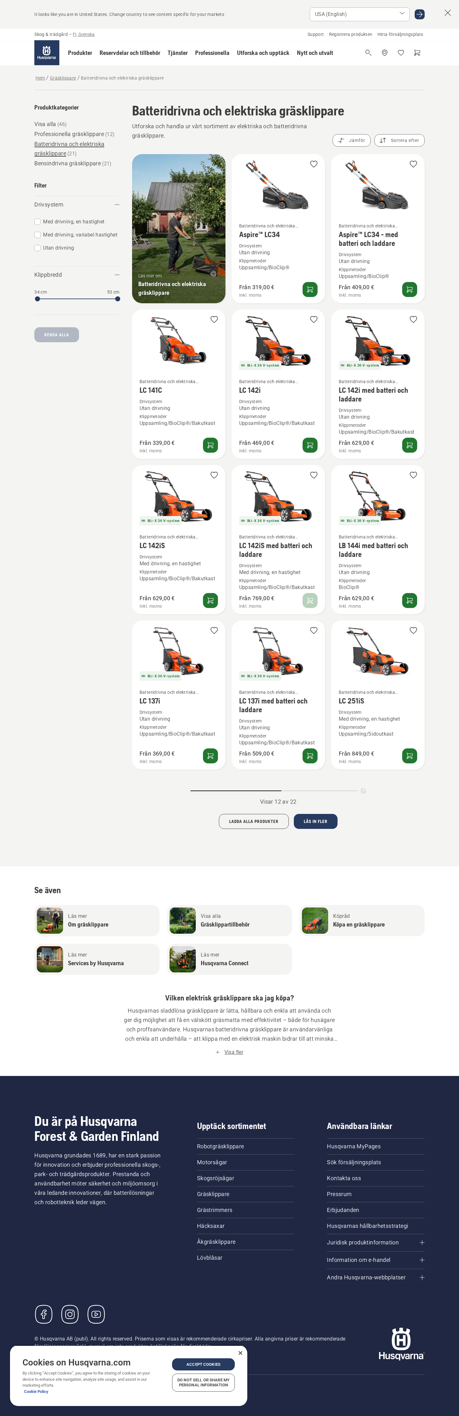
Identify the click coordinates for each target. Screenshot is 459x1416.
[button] (80, 52)
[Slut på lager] (310, 600)
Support (316, 34)
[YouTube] (96, 1314)
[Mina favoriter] (400, 52)
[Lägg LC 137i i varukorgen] (210, 755)
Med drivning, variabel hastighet (80, 235)
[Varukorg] (417, 52)
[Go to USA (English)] (420, 14)
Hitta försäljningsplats (400, 34)
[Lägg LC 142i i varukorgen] (310, 445)
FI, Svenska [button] (84, 34)
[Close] (240, 1352)
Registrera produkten (351, 34)
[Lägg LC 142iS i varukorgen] (210, 600)
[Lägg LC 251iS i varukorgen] (409, 755)
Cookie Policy (36, 1391)
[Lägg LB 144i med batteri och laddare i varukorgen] (409, 600)
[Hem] (46, 52)
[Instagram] (70, 1314)
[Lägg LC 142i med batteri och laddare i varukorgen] (409, 445)
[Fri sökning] (368, 52)
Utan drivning (58, 248)
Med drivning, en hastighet (73, 222)
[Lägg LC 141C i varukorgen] (210, 445)
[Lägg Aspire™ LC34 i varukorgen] (310, 289)
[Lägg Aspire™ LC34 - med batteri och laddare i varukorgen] (409, 289)
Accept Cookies (203, 1364)
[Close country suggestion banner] (448, 13)
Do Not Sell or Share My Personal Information (203, 1382)
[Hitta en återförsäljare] (384, 52)
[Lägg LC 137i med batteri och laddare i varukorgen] (310, 755)
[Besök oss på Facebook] (43, 1314)
